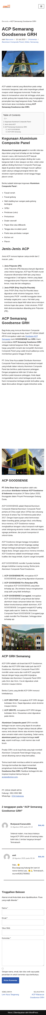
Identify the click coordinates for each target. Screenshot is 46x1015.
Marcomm (9, 39)
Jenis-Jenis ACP (10, 124)
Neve (10, 1012)
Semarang (34, 42)
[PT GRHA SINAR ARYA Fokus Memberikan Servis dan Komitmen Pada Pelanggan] (6, 6)
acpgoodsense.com (10, 777)
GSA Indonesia (18, 796)
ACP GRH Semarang (14, 132)
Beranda (5, 21)
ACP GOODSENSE (14, 129)
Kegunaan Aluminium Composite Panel (18, 122)
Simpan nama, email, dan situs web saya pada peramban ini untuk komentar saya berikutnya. (20, 973)
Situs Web (6, 928)
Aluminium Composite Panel (13, 42)
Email (5, 918)
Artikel (27, 42)
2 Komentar (32, 39)
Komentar (6, 938)
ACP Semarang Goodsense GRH (16, 127)
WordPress (33, 1012)
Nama (5, 908)
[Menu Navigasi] (41, 6)
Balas (41, 825)
